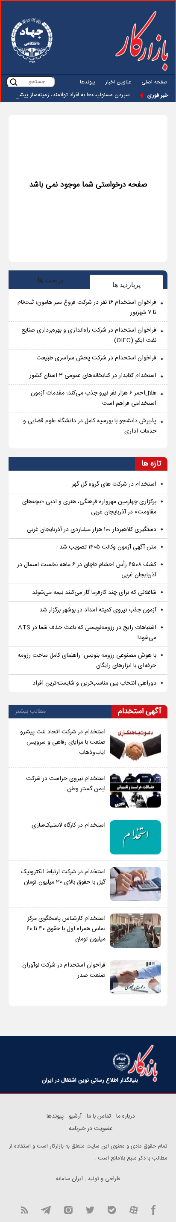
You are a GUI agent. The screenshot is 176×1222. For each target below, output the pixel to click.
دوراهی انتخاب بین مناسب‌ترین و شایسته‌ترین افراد (94, 683)
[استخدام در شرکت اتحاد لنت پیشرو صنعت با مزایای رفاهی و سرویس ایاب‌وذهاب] (135, 744)
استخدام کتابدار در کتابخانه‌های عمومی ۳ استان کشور (92, 376)
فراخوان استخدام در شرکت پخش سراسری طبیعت (96, 358)
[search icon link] (14, 82)
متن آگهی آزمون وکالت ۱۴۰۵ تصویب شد (107, 547)
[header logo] (141, 40)
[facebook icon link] (153, 1209)
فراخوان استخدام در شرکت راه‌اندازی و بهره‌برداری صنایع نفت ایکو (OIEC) (88, 335)
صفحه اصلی (154, 82)
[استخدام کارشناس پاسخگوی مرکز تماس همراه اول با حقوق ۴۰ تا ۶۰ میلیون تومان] (135, 931)
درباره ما (125, 1116)
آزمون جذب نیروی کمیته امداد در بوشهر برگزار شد (97, 610)
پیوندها (87, 82)
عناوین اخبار (118, 82)
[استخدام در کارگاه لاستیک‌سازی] (135, 837)
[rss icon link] (24, 1209)
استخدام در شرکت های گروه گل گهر (114, 484)
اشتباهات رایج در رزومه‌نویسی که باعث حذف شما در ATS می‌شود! (87, 633)
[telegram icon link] (46, 1209)
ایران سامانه (69, 1178)
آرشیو (75, 1116)
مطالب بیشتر (30, 711)
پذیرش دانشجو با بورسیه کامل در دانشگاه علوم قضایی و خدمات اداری (89, 426)
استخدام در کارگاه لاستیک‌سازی (69, 825)
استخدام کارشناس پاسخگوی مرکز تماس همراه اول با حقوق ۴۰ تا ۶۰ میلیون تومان (66, 929)
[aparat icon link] (133, 1209)
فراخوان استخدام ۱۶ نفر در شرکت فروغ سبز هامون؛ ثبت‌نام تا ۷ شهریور (87, 307)
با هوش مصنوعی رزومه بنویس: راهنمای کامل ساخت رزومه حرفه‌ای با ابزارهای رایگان (87, 660)
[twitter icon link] (89, 1209)
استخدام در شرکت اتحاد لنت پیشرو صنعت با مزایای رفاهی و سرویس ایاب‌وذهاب (63, 742)
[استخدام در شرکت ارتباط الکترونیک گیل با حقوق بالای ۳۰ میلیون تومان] (135, 884)
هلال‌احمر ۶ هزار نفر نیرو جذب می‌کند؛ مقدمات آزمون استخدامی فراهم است (93, 398)
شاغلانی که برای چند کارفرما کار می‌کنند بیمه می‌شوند (94, 592)
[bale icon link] (111, 1209)
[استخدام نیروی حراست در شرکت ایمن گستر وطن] (135, 791)
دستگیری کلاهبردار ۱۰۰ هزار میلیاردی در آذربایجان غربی (91, 530)
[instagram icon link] (68, 1209)
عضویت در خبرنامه (91, 1129)
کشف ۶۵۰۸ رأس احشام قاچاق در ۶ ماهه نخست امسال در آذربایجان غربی (86, 570)
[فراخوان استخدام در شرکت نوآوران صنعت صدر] (135, 977)
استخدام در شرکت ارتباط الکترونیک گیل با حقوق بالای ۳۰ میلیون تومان (63, 877)
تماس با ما (99, 1116)
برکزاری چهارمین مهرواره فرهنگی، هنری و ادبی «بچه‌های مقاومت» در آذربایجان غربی (89, 507)
